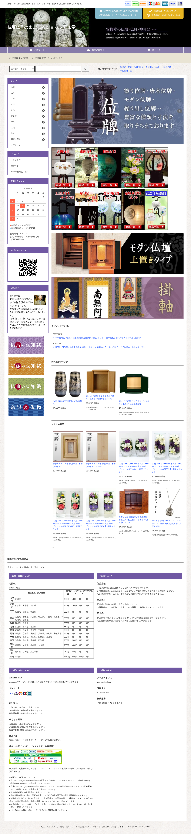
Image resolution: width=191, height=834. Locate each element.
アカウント (39, 50)
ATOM (147, 827)
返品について (85, 827)
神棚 (157, 67)
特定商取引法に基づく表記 (104, 827)
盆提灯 (123, 67)
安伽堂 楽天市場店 (20, 58)
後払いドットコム (50, 786)
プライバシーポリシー (127, 827)
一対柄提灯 (15, 160)
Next (179, 111)
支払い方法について (49, 827)
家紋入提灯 (15, 166)
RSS (141, 827)
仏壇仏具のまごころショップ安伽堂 (41, 27)
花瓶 (130, 67)
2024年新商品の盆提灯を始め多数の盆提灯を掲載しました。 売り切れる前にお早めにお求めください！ (98, 338)
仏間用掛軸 (139, 67)
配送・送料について (68, 827)
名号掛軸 (149, 67)
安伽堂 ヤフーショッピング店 (49, 58)
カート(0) (156, 50)
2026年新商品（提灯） (20, 172)
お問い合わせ (98, 50)
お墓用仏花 (166, 67)
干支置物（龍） (127, 71)
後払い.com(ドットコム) (60, 780)
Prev (55, 111)
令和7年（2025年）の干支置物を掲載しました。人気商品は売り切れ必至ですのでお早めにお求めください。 (100, 347)
